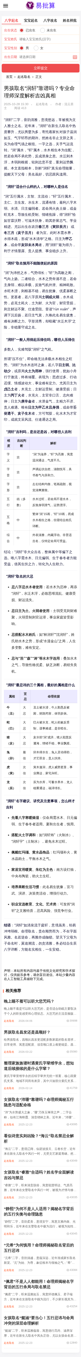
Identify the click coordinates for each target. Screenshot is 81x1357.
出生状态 (10, 30)
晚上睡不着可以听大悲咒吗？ (29, 1001)
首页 (9, 77)
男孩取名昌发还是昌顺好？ (27, 1032)
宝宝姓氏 (10, 39)
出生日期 (10, 57)
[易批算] (40, 9)
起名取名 (23, 77)
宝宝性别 (10, 48)
